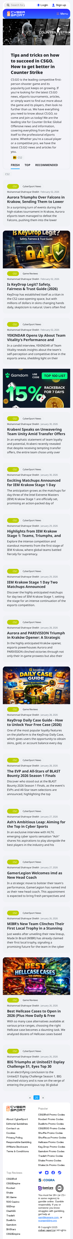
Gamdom (11, 1224)
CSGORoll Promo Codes (51, 1114)
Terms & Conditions (17, 1151)
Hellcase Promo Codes (51, 1142)
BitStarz (11, 1229)
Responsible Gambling (18, 1142)
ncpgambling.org (47, 1220)
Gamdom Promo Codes (51, 1151)
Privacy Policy (14, 1137)
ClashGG (11, 1211)
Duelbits (11, 1220)
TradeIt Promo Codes (50, 1155)
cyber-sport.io (46, 1230)
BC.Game (11, 1197)
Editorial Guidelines (17, 1123)
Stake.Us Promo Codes (51, 1165)
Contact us (12, 1128)
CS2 (7, 174)
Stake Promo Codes (49, 1160)
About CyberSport (17, 1119)
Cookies (10, 1133)
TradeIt (10, 1215)
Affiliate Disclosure (17, 1146)
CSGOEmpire (13, 1183)
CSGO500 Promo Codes (51, 1128)
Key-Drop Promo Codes (51, 1146)
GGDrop (10, 1206)
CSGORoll (11, 1178)
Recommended (46, 165)
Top (27, 165)
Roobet (10, 1188)
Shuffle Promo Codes (50, 1133)
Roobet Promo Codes (50, 1119)
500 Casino (12, 1201)
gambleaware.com (48, 1217)
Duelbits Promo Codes (51, 1123)
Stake (9, 1192)
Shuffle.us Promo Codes (52, 1137)
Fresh (15, 165)
